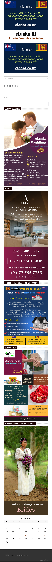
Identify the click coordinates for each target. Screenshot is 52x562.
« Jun (5, 545)
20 (26, 535)
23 (45, 535)
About (46, 560)
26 (20, 538)
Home (6, 97)
